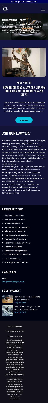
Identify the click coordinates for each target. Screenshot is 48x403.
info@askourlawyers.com (25, 1)
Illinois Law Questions (14, 223)
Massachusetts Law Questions (18, 227)
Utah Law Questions (13, 258)
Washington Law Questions (16, 262)
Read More (24, 120)
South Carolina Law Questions (18, 254)
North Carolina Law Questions (18, 243)
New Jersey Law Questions (16, 235)
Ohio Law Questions (13, 247)
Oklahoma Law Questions (16, 250)
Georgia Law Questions (15, 219)
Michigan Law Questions (15, 231)
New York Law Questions (15, 239)
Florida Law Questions (14, 215)
